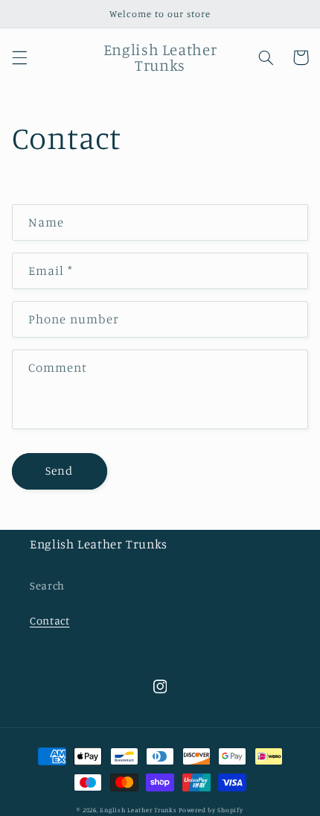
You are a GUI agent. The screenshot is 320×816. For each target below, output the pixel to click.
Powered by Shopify (211, 810)
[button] (19, 57)
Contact (49, 620)
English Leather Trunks (139, 810)
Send (59, 471)
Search (47, 585)
